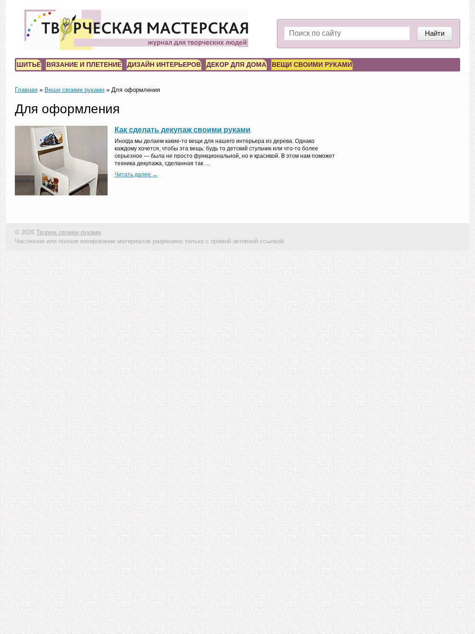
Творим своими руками (68, 232)
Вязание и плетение (84, 64)
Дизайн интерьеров (164, 64)
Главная (26, 89)
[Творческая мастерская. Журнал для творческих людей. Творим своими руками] (136, 29)
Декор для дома (236, 64)
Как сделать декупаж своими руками (182, 130)
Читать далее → (136, 174)
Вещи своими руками (312, 64)
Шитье (29, 64)
